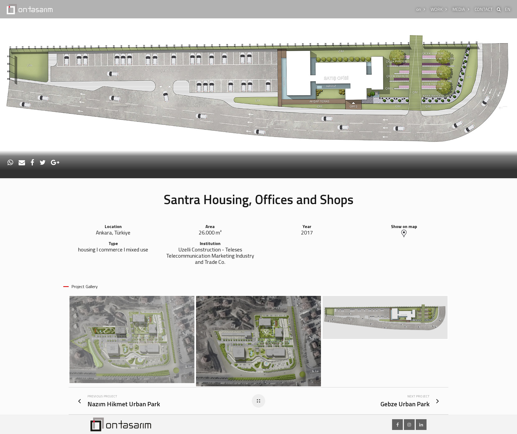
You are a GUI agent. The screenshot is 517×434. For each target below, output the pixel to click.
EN (507, 9)
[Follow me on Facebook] (397, 424)
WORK (437, 9)
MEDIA (458, 9)
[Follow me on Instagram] (409, 424)
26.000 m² (210, 233)
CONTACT (484, 9)
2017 (307, 233)
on (418, 9)
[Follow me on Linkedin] (421, 424)
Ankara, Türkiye (113, 233)
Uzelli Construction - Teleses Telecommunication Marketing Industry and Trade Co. (210, 256)
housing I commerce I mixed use (113, 250)
